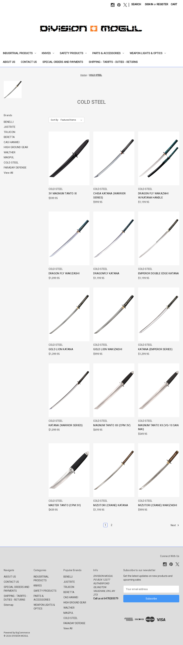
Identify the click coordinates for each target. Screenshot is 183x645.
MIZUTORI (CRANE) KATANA (110, 505)
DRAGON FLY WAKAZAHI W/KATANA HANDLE (153, 195)
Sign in (149, 4)
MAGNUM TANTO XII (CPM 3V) (111, 425)
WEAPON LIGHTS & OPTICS (146, 53)
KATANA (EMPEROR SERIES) (155, 349)
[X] (125, 5)
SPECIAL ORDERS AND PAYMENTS (63, 62)
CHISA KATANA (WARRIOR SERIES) (109, 195)
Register (162, 4)
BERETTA (9, 137)
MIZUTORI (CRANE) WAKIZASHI (157, 505)
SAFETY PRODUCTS (71, 53)
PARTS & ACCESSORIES (106, 53)
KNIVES (46, 53)
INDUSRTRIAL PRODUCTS (18, 53)
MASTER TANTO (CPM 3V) (65, 505)
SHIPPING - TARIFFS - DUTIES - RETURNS (113, 62)
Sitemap (8, 604)
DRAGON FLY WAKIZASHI (64, 273)
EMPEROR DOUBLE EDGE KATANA (158, 273)
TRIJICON (9, 132)
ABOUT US (9, 62)
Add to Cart (69, 164)
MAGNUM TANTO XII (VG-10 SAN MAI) (158, 427)
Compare (68, 158)
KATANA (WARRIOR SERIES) (66, 425)
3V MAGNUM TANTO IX (63, 193)
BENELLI (9, 122)
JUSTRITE (9, 127)
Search (136, 4)
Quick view (68, 152)
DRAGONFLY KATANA (106, 273)
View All (8, 172)
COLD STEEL (11, 162)
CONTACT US (29, 62)
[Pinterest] (119, 5)
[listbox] (72, 120)
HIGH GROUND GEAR (16, 147)
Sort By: (55, 120)
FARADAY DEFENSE (15, 167)
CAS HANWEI (11, 142)
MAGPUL (9, 157)
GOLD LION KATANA (61, 349)
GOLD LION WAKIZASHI (107, 349)
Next (173, 525)
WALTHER (9, 152)
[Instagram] (113, 5)
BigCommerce (23, 632)
